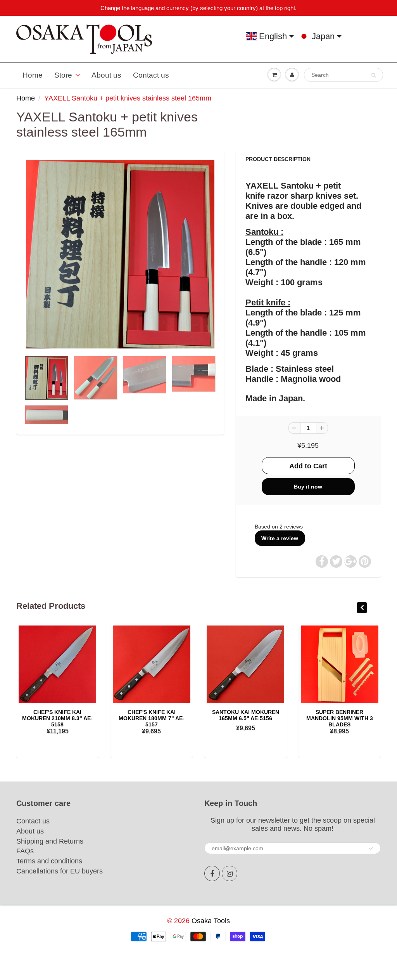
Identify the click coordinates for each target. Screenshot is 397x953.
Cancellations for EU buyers (59, 871)
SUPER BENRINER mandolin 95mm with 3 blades (339, 718)
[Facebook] (212, 873)
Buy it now (308, 486)
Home (32, 75)
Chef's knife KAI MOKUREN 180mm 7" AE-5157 (152, 718)
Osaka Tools (211, 921)
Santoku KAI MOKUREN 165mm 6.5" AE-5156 (245, 715)
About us (106, 75)
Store (63, 75)
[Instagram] (229, 873)
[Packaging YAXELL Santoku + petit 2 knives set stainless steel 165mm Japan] (120, 254)
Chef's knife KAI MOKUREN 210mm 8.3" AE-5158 (57, 718)
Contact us (151, 75)
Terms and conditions (49, 861)
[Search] (373, 75)
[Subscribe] (371, 848)
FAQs (25, 851)
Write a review (279, 538)
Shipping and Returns (49, 841)
